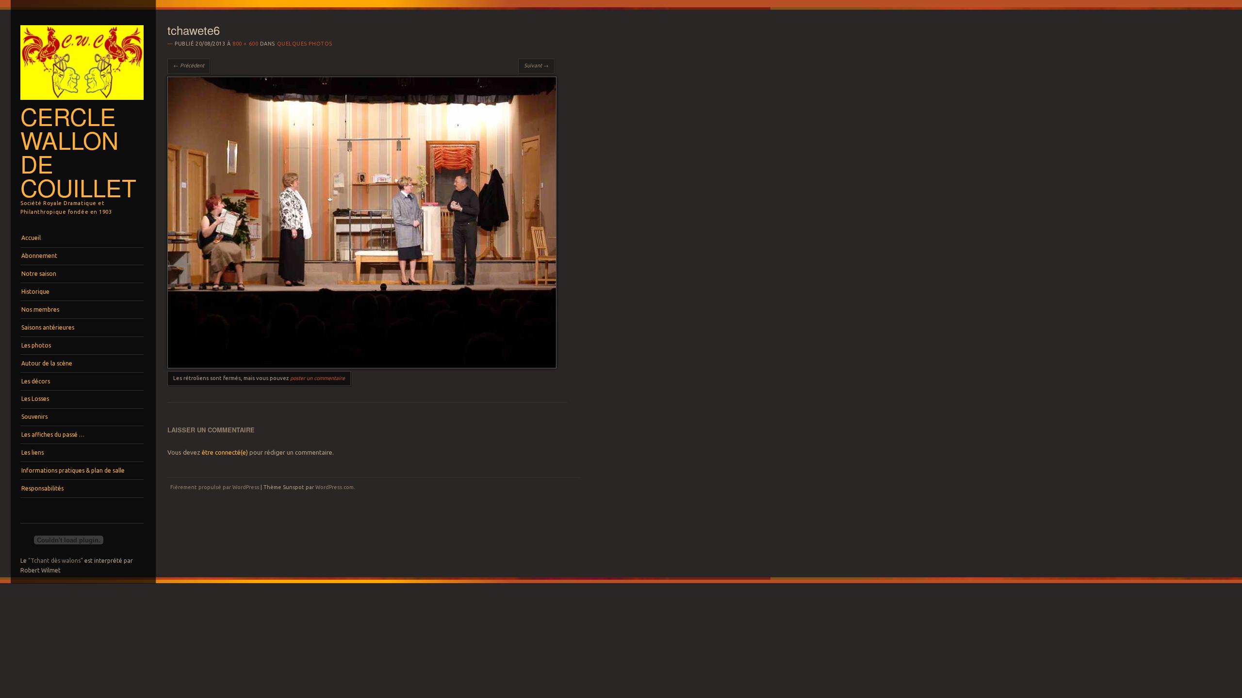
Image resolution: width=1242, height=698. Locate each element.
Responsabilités (42, 488)
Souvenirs (34, 416)
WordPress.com (334, 487)
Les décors (35, 381)
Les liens (32, 452)
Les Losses (35, 399)
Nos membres (40, 309)
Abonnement (39, 256)
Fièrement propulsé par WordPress (214, 487)
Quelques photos (304, 44)
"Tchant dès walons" (55, 560)
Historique (35, 291)
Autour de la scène (46, 363)
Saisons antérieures (47, 327)
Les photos (36, 345)
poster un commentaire (317, 378)
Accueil (31, 238)
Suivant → (536, 65)
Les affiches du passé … (52, 434)
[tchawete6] (361, 366)
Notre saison (38, 273)
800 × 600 (245, 44)
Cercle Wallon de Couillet (78, 151)
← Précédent (188, 65)
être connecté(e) (225, 452)
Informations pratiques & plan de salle (73, 470)
